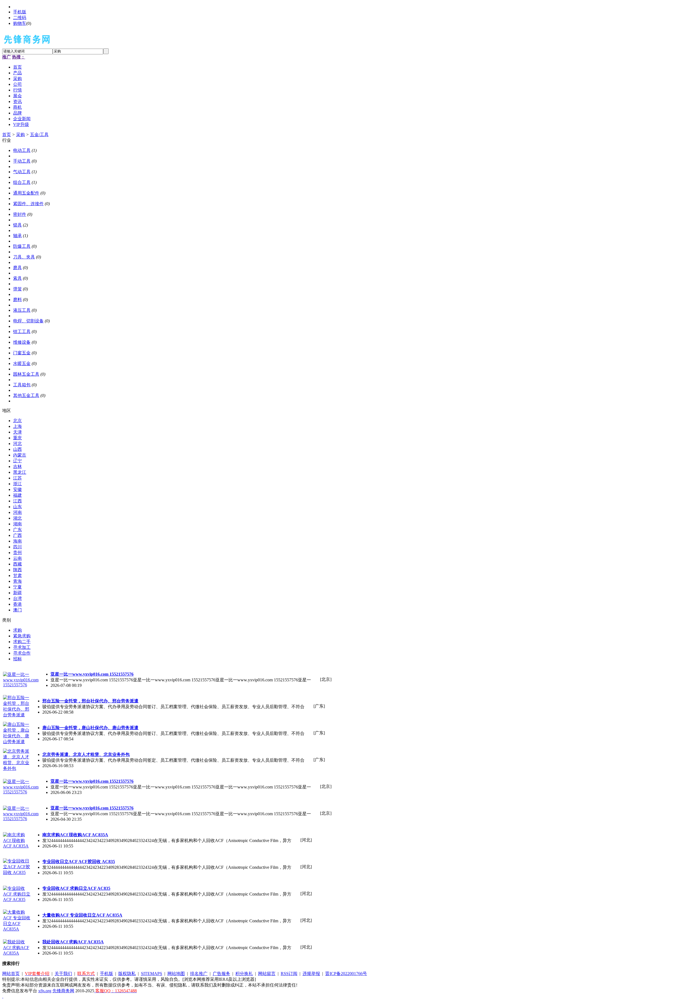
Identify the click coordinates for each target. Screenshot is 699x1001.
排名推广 (199, 973)
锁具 (17, 225)
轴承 (17, 235)
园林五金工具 (26, 374)
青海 (17, 581)
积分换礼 (244, 973)
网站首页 (11, 973)
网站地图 (176, 973)
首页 (6, 134)
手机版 (19, 12)
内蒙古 (19, 455)
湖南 (17, 524)
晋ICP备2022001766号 (346, 973)
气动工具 (22, 171)
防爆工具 (22, 246)
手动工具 (22, 161)
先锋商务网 (63, 990)
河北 (17, 443)
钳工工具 (22, 331)
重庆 (17, 437)
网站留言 (267, 973)
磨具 (17, 267)
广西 (17, 535)
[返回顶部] (2, 996)
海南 (17, 541)
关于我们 (63, 973)
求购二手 (22, 641)
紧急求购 (22, 636)
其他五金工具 (26, 395)
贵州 (17, 552)
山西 (17, 449)
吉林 (17, 466)
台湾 (17, 598)
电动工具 (22, 150)
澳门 (17, 610)
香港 (17, 604)
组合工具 (22, 182)
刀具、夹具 (24, 257)
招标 (17, 658)
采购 (20, 134)
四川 (17, 546)
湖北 (17, 518)
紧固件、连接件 (28, 203)
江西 (17, 501)
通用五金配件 (26, 193)
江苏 (17, 478)
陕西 (17, 569)
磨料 (17, 299)
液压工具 (22, 310)
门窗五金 (22, 353)
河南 (17, 512)
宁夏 (17, 587)
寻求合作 (22, 653)
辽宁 (17, 460)
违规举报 (311, 973)
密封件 (19, 214)
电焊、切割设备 (28, 321)
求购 (17, 630)
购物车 (19, 23)
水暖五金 (22, 363)
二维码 (19, 17)
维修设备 (22, 342)
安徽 (17, 489)
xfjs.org (44, 990)
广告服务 (221, 973)
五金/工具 (39, 134)
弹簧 (17, 289)
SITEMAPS (151, 973)
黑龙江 (19, 472)
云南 (17, 558)
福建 (17, 495)
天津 (17, 432)
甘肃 (17, 575)
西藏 (17, 564)
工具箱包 (22, 384)
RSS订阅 (289, 973)
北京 (17, 420)
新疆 (17, 592)
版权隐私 (127, 973)
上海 (17, 426)
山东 (17, 506)
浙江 (17, 483)
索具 (17, 278)
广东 (17, 529)
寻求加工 (22, 647)
